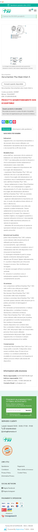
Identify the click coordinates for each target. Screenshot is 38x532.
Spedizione (5, 466)
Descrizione (6, 129)
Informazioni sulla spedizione (22, 129)
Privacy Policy (6, 473)
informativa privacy (25, 414)
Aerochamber (6, 74)
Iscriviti (28, 410)
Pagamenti (21, 466)
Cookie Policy (22, 473)
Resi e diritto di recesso (25, 469)
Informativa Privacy (8, 476)
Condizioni (5, 469)
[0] (30, 10)
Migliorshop (20, 529)
